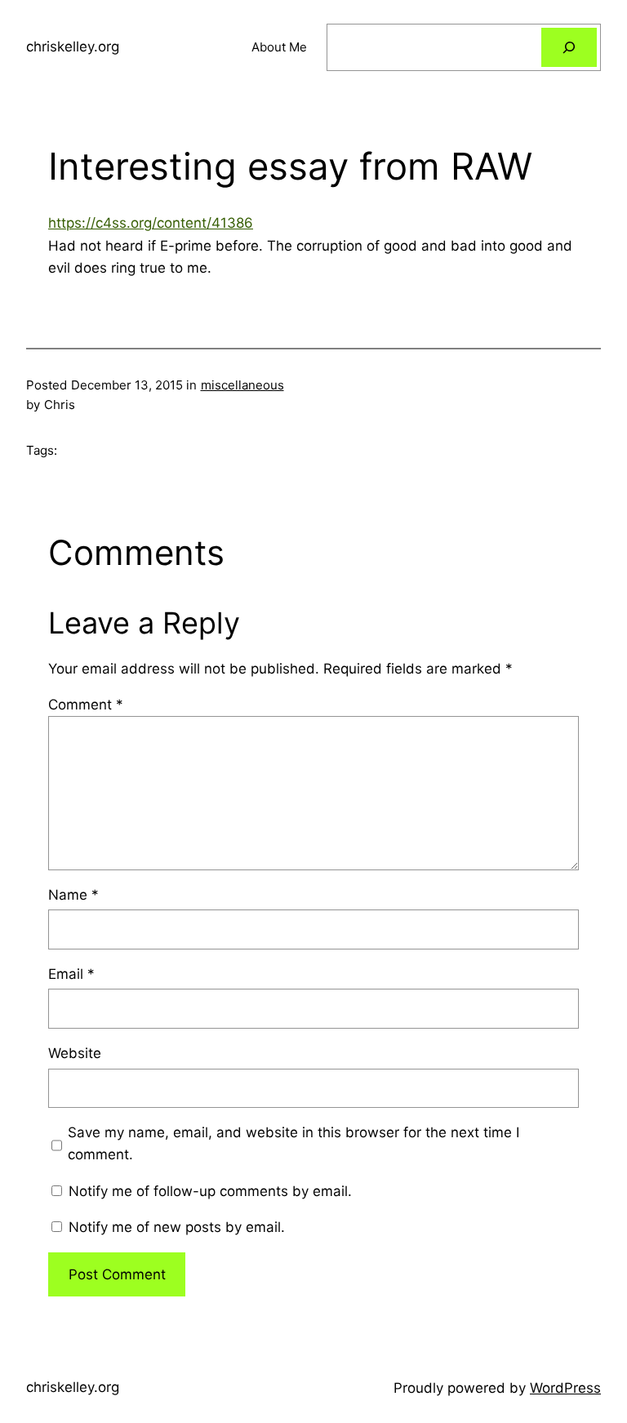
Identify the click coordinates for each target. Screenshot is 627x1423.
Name (73, 895)
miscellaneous (242, 385)
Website (74, 1053)
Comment (85, 704)
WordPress (565, 1388)
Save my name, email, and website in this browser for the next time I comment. (293, 1143)
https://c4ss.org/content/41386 (150, 223)
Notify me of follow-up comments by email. (210, 1191)
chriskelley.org (72, 46)
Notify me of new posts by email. (177, 1227)
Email (71, 974)
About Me (279, 47)
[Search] (569, 47)
